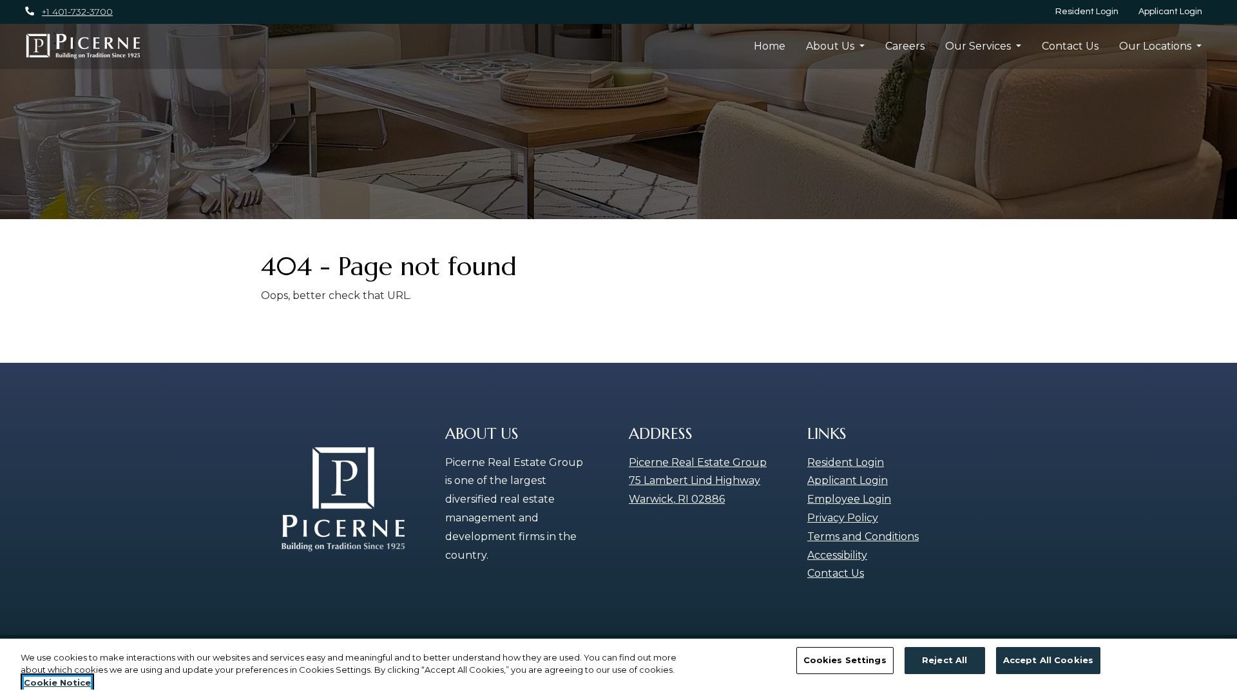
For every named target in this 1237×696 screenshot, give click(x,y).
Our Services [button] (979, 46)
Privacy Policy (842, 518)
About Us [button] (831, 46)
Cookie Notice (57, 682)
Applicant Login (1175, 11)
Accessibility (837, 555)
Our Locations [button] (1156, 46)
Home (769, 46)
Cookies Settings (845, 660)
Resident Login (1091, 11)
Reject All (944, 660)
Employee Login (849, 499)
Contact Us (1070, 46)
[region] (618, 667)
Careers (905, 46)
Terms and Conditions (863, 536)
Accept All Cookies (1048, 660)
